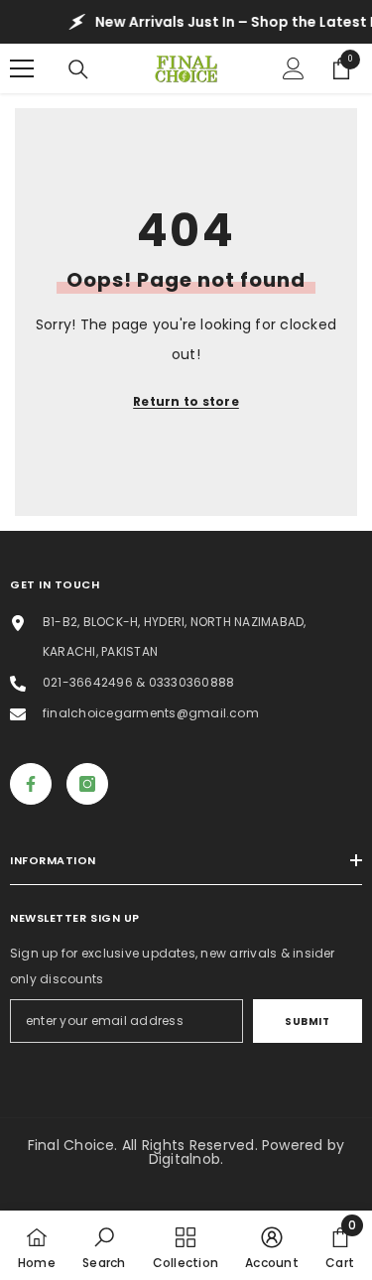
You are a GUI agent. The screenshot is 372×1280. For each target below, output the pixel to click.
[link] (103, 1245)
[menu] (22, 68)
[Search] (78, 69)
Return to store (186, 401)
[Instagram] (87, 784)
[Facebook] (31, 784)
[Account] (294, 68)
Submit (307, 1021)
